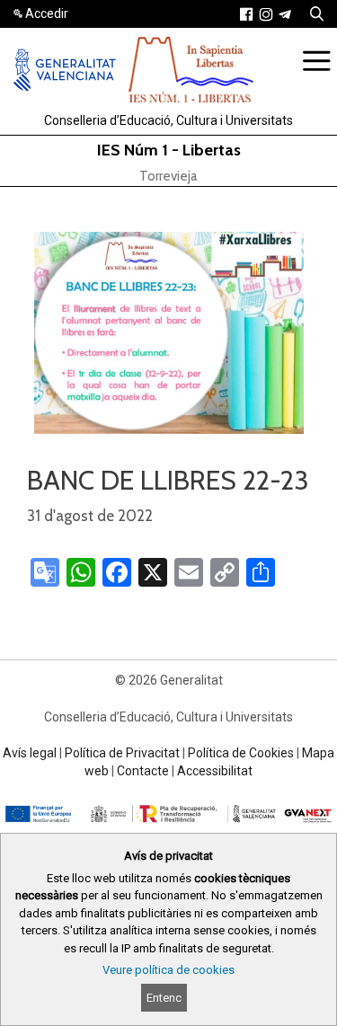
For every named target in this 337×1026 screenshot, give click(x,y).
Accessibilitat (215, 771)
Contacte (143, 771)
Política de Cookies (241, 753)
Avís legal (30, 753)
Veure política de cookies (168, 970)
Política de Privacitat (122, 753)
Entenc (164, 997)
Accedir (46, 13)
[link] (246, 14)
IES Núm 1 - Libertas (169, 150)
